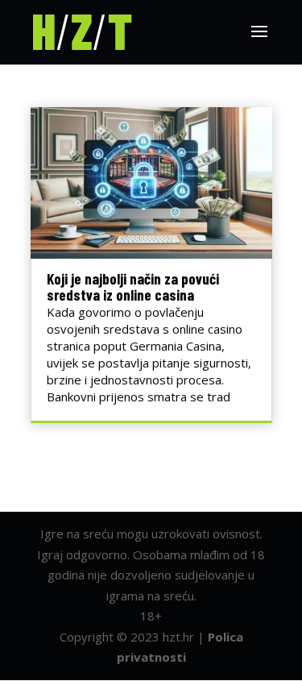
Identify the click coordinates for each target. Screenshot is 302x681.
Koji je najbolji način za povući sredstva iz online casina (133, 287)
